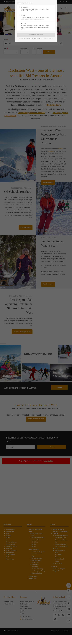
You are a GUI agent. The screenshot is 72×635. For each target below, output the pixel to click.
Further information (48, 38)
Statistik (35, 26)
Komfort (35, 17)
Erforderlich (35, 9)
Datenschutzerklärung (25, 38)
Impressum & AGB (37, 38)
